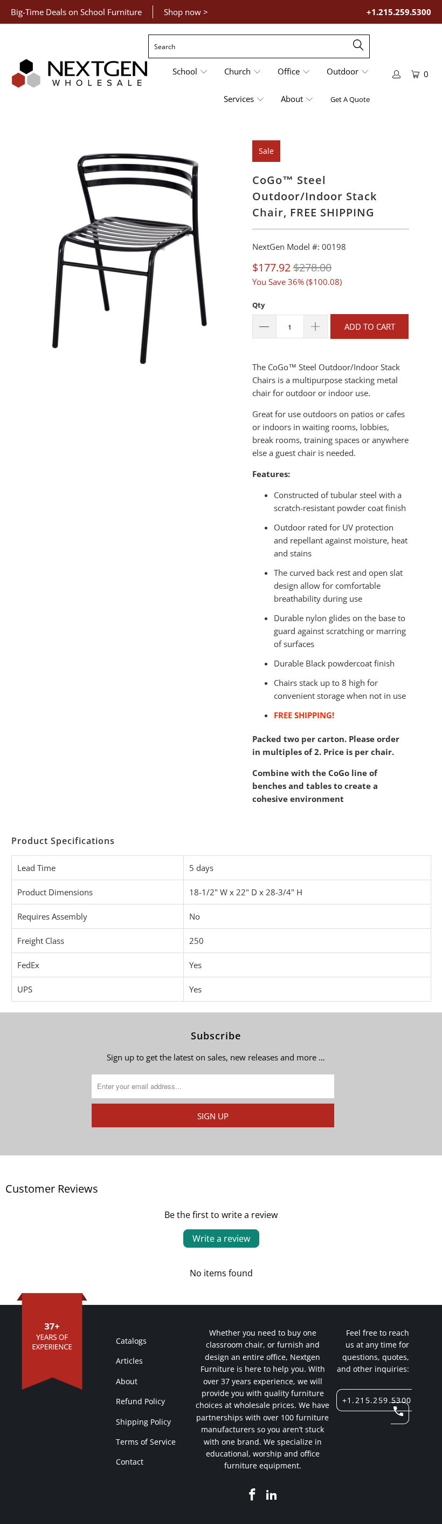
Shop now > (186, 11)
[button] (190, 72)
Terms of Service (146, 1442)
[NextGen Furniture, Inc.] (79, 74)
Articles (129, 1361)
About (126, 1381)
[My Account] (397, 74)
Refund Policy (140, 1401)
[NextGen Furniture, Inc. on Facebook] (253, 1494)
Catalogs (131, 1341)
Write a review (221, 1238)
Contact (129, 1462)
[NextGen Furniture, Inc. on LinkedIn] (272, 1494)
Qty (258, 305)
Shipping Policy (143, 1422)
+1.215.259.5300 (399, 11)
